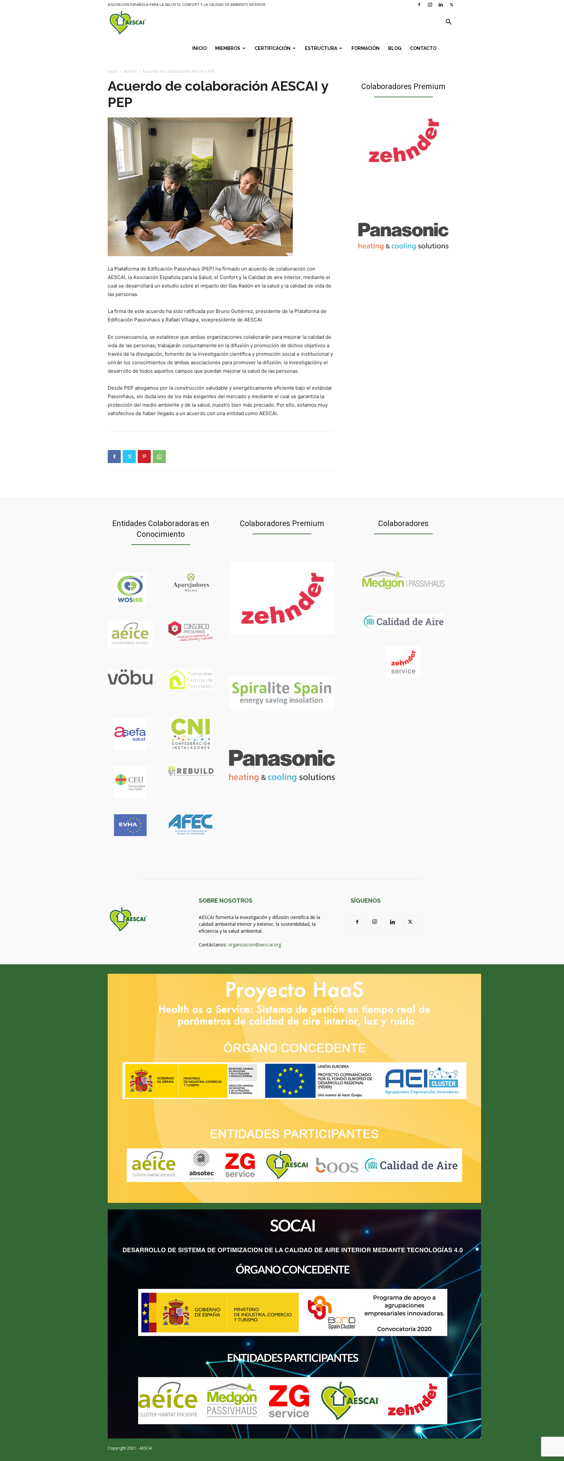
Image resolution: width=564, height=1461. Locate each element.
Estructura (321, 48)
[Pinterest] (144, 456)
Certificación (272, 48)
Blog (394, 48)
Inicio (199, 48)
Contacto (423, 48)
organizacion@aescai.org (254, 944)
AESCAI (130, 71)
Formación (366, 48)
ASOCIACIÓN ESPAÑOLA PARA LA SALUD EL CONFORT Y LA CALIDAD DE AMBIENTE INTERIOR (186, 4)
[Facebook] (419, 4)
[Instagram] (430, 4)
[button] (448, 23)
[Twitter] (451, 4)
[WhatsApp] (159, 456)
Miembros (227, 48)
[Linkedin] (441, 4)
